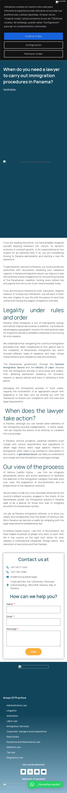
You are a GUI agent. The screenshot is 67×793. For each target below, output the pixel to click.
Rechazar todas (33, 53)
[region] (33, 30)
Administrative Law (17, 705)
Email (10, 616)
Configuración (33, 44)
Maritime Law (14, 747)
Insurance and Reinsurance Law (23, 741)
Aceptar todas (33, 36)
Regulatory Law (15, 757)
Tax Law (11, 752)
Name (10, 604)
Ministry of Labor (44, 367)
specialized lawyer (27, 454)
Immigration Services (18, 726)
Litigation (12, 710)
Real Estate (13, 736)
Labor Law (12, 721)
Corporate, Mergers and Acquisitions (27, 731)
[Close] (61, 2)
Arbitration (12, 715)
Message (12, 628)
